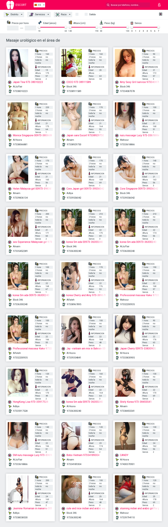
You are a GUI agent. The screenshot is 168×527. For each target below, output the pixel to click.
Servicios (39, 14)
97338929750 (74, 144)
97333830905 (127, 357)
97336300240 (74, 251)
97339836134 (20, 197)
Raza (63, 14)
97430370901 (127, 464)
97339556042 (74, 197)
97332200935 (127, 304)
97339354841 (74, 357)
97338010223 (20, 91)
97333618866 (127, 144)
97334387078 (127, 91)
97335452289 (20, 251)
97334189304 (74, 464)
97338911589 (74, 91)
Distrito (14, 14)
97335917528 (20, 410)
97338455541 (127, 410)
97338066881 (20, 144)
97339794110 (127, 517)
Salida (92, 14)
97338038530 (20, 517)
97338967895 (74, 304)
